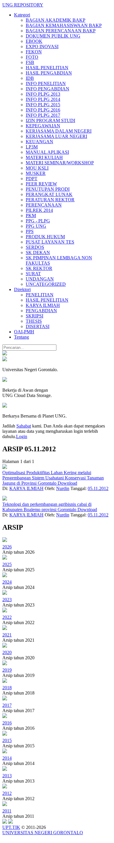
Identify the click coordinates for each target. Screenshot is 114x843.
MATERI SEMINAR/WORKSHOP (60, 162)
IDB (30, 78)
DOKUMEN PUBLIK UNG (53, 35)
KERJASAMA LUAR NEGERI (56, 136)
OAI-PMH (24, 331)
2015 (7, 740)
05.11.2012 (98, 488)
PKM (31, 215)
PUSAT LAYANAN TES (50, 241)
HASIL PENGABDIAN (49, 72)
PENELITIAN (39, 294)
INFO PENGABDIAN (47, 88)
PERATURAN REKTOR (50, 199)
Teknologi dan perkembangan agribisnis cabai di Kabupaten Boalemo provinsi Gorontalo (46, 507)
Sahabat (23, 425)
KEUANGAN (39, 141)
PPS (30, 231)
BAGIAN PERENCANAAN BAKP (61, 30)
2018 (7, 687)
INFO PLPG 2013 (43, 94)
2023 (7, 599)
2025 (7, 564)
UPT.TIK (11, 827)
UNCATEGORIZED (46, 284)
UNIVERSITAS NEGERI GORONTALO (42, 832)
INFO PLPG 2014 (43, 99)
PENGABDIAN (41, 310)
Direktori (22, 289)
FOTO (32, 57)
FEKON (34, 51)
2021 (7, 634)
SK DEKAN (38, 252)
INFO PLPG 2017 (43, 115)
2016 (7, 722)
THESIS (34, 321)
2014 (7, 758)
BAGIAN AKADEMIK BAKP (55, 20)
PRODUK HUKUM (45, 236)
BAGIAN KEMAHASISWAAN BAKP (64, 25)
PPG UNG (36, 226)
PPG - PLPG (38, 220)
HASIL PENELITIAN (47, 67)
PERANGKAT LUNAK (49, 194)
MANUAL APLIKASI (47, 152)
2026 (7, 546)
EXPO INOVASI (42, 46)
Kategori (22, 14)
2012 (7, 793)
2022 (7, 617)
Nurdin (62, 488)
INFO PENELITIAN (46, 83)
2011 (6, 810)
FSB (30, 62)
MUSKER (36, 173)
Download (67, 483)
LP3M (32, 146)
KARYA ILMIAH (43, 305)
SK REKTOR (39, 268)
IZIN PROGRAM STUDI (50, 120)
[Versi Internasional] (4, 353)
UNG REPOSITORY (22, 4)
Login (21, 436)
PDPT (31, 178)
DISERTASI (37, 326)
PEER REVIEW (41, 183)
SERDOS (35, 247)
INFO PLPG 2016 (43, 109)
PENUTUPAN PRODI (48, 189)
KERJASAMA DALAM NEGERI (58, 131)
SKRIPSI (34, 315)
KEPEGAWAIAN (43, 125)
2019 (7, 670)
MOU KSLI (37, 167)
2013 (7, 775)
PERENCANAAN (44, 204)
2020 (7, 652)
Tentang (21, 337)
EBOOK (34, 41)
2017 (7, 705)
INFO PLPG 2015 (43, 104)
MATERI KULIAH (44, 157)
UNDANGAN (40, 278)
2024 (7, 582)
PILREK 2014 (39, 210)
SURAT (33, 273)
